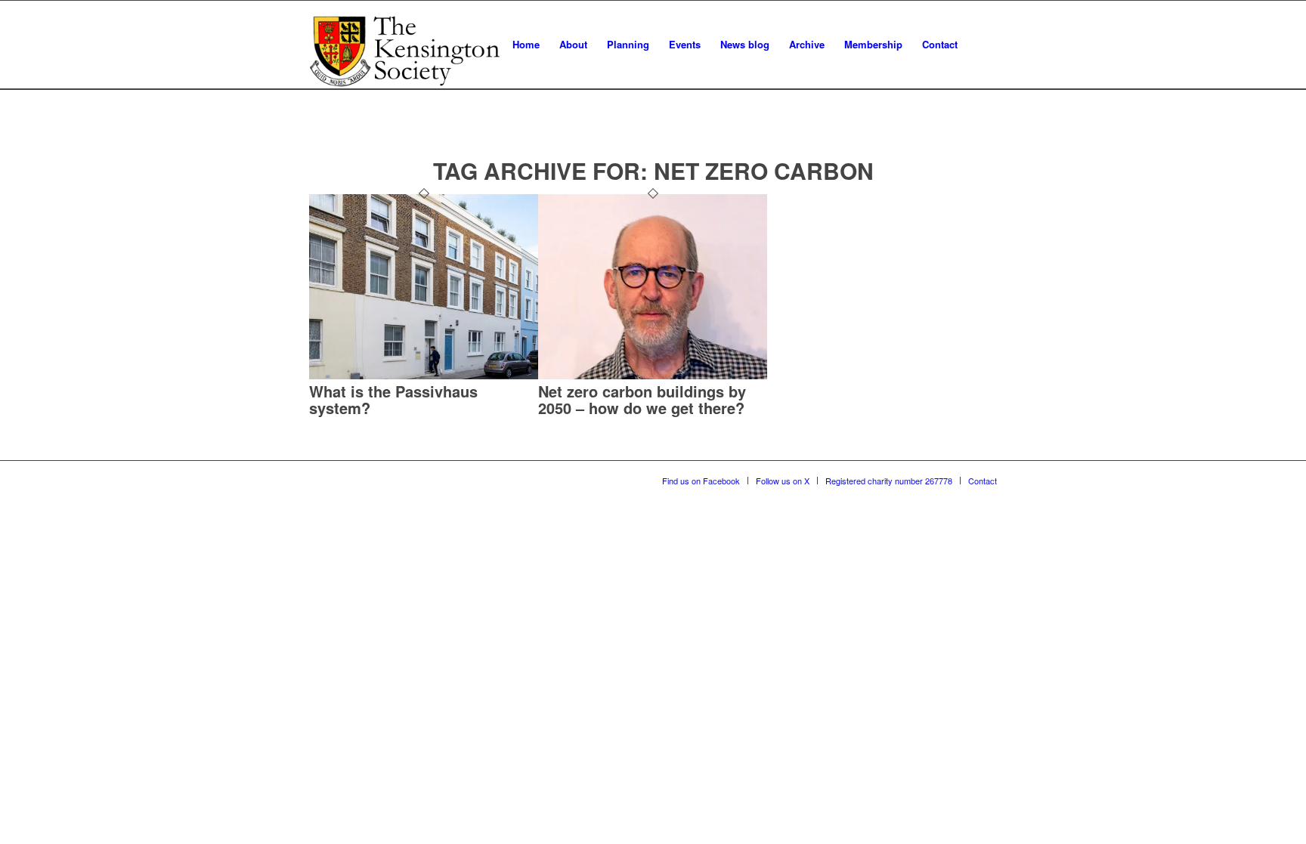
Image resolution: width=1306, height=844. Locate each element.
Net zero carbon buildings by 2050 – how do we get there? (642, 399)
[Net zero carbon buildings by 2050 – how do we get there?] (652, 375)
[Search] (982, 44)
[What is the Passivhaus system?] (423, 375)
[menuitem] (526, 44)
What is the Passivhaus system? (393, 399)
